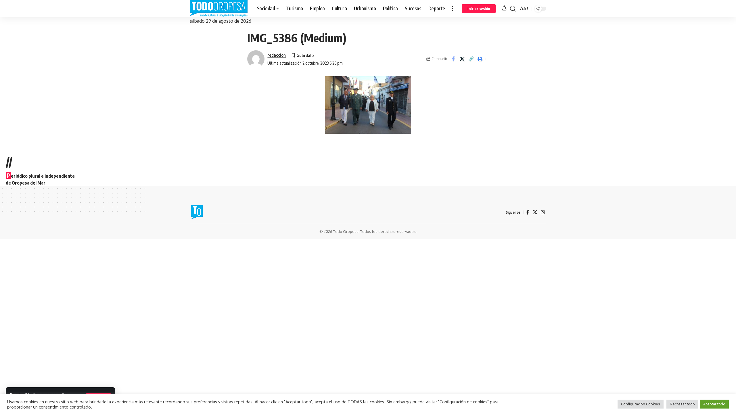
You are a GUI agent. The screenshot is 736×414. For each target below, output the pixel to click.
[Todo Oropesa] (219, 8)
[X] (535, 212)
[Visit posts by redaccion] (255, 59)
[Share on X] (462, 59)
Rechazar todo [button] (682, 404)
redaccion (276, 54)
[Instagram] (542, 212)
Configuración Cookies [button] (640, 404)
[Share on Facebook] (453, 59)
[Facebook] (528, 212)
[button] (452, 8)
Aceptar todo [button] (714, 404)
